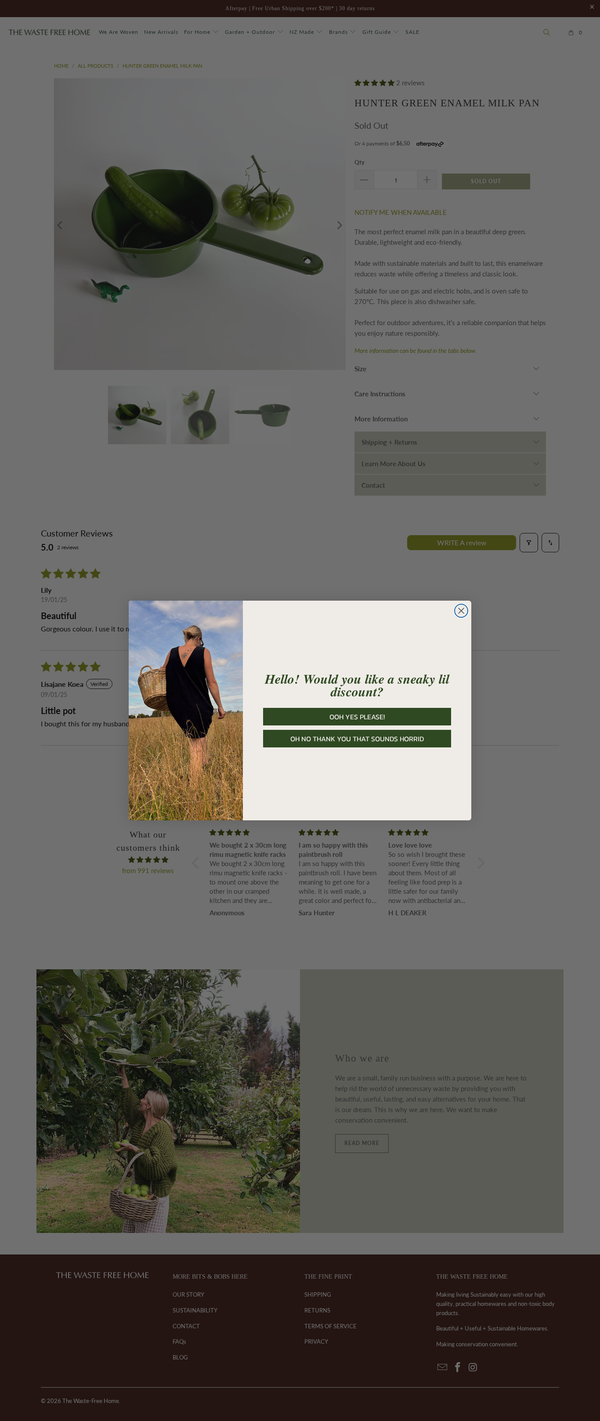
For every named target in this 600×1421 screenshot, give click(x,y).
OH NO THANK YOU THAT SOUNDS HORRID (357, 738)
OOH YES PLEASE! (357, 716)
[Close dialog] (461, 610)
